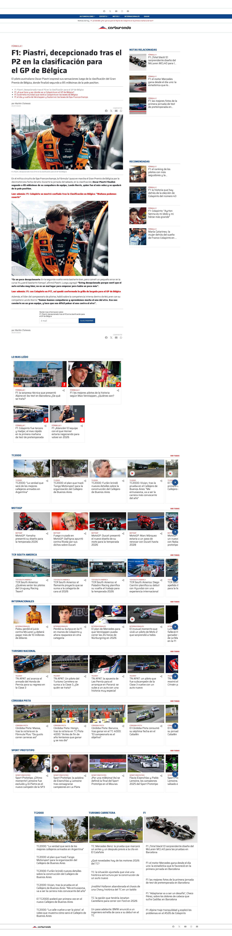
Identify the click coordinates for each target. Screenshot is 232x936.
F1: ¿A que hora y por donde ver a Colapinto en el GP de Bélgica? (44, 92)
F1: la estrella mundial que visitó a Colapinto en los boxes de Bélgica (46, 94)
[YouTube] (116, 11)
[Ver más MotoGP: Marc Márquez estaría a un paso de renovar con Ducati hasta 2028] (146, 521)
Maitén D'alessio (22, 103)
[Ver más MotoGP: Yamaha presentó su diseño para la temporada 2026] (32, 521)
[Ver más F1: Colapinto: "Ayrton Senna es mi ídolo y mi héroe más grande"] (137, 215)
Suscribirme (87, 320)
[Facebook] (104, 11)
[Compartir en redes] (63, 391)
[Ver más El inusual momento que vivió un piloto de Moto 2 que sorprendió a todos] (146, 614)
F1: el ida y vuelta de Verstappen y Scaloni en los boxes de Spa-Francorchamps (51, 97)
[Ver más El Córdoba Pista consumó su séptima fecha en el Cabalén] (146, 714)
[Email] (128, 11)
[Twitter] (110, 11)
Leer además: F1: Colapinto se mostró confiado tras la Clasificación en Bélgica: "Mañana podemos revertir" (63, 195)
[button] (87, 16)
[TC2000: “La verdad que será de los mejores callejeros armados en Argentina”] (61, 829)
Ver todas (174, 456)
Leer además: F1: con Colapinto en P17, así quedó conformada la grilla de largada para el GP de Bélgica (66, 291)
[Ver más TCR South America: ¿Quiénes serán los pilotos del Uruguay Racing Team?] (32, 568)
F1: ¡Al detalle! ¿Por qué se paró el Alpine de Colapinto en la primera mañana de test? (122, 20)
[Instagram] (122, 11)
